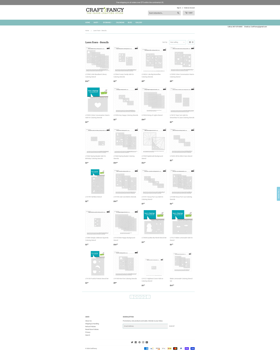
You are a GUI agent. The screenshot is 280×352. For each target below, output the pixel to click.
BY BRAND (107, 22)
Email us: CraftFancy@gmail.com (262, 27)
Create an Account (189, 8)
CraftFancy (93, 348)
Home (87, 22)
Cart (190, 13)
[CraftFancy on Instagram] (143, 342)
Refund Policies (90, 326)
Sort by (164, 42)
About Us (88, 321)
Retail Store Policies (92, 329)
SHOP (96, 22)
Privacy (87, 332)
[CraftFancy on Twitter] (132, 342)
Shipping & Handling (92, 324)
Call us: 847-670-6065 (235, 27)
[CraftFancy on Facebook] (136, 342)
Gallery (139, 22)
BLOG (130, 22)
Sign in (179, 8)
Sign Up (171, 326)
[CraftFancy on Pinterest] (139, 342)
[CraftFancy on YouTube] (147, 342)
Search (87, 335)
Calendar (120, 22)
